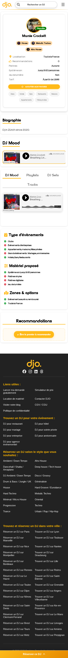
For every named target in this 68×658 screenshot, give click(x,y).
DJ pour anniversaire (45, 435)
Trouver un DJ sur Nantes (48, 546)
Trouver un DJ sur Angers (48, 590)
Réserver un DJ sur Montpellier (13, 554)
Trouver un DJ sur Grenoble (49, 584)
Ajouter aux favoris (36, 87)
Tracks (32, 184)
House (6, 487)
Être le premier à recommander (34, 334)
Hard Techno (9, 493)
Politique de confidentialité (16, 410)
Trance (6, 511)
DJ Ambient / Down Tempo (17, 475)
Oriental (39, 499)
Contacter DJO (42, 398)
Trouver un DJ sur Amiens (48, 629)
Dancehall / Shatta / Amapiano (13, 468)
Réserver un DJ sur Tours (16, 629)
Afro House (40, 460)
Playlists (32, 175)
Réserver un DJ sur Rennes (17, 570)
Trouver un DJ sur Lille (46, 561)
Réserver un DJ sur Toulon (17, 584)
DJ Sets (53, 175)
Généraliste (41, 481)
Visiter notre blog (11, 404)
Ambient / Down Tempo (15, 460)
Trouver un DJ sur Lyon (47, 531)
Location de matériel (13, 398)
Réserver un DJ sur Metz (16, 635)
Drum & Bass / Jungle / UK (17, 481)
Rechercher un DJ (36, 4)
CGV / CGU (41, 404)
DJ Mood (11, 175)
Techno (38, 505)
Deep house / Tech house (48, 466)
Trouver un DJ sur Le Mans (49, 614)
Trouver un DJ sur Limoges (49, 623)
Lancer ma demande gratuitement (14, 391)
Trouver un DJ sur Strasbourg (44, 554)
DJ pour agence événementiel (11, 443)
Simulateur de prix (44, 390)
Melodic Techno (43, 493)
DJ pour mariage (11, 429)
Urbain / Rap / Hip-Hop (46, 511)
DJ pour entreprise (12, 435)
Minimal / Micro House (14, 499)
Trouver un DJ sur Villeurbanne (44, 598)
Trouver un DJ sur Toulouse (49, 537)
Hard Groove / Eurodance (48, 487)
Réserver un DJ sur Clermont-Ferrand (13, 615)
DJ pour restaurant (12, 423)
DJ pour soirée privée (46, 429)
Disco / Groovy (42, 475)
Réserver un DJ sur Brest (16, 623)
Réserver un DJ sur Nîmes (17, 596)
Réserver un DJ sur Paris (16, 531)
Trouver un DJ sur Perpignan (50, 635)
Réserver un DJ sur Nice (16, 546)
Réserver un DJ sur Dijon (16, 590)
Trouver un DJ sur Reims (48, 570)
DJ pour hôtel (42, 423)
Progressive (9, 505)
